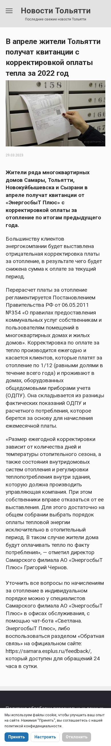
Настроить (45, 737)
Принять (16, 737)
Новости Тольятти (56, 10)
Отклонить (76, 737)
